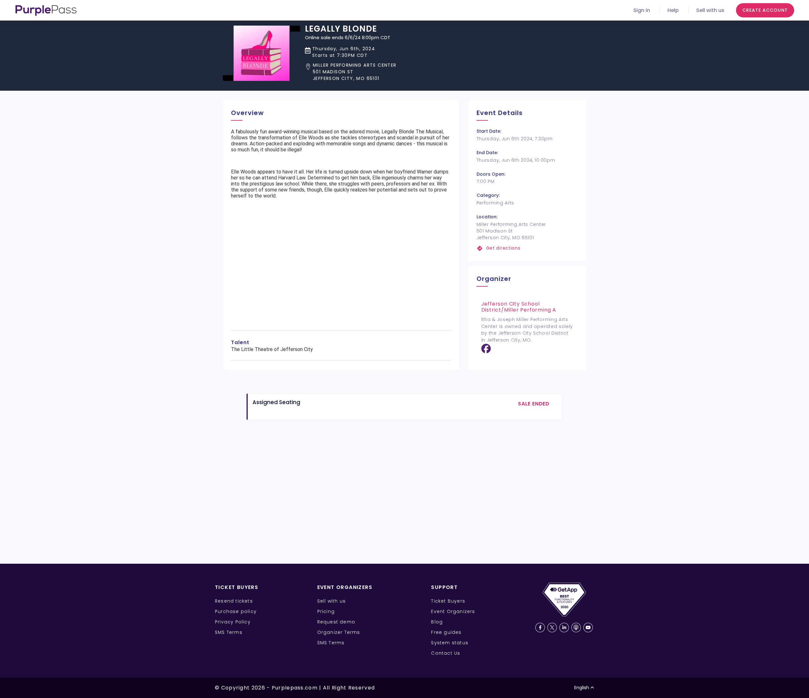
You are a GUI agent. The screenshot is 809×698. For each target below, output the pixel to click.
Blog (437, 622)
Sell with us (710, 10)
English (581, 687)
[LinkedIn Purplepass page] (564, 627)
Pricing (326, 611)
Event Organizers (453, 611)
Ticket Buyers (448, 601)
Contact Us (445, 653)
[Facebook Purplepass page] (540, 627)
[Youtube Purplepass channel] (588, 627)
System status (449, 643)
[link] (527, 248)
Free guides (446, 632)
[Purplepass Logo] (46, 10)
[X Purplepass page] (552, 627)
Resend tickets (234, 601)
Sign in (641, 10)
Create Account (765, 10)
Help (673, 10)
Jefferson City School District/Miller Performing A (518, 306)
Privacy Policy (233, 622)
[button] (351, 72)
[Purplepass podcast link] (576, 627)
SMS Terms (228, 632)
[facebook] (486, 351)
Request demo (336, 622)
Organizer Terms (338, 632)
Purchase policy (236, 611)
